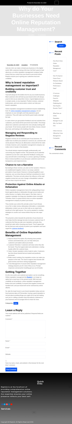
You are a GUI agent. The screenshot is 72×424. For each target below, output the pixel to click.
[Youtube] (11, 404)
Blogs (18, 38)
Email (7, 347)
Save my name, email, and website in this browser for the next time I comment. (24, 364)
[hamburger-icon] (57, 3)
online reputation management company (23, 111)
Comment (8, 319)
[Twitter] (5, 404)
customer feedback (18, 228)
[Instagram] (7, 404)
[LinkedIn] (9, 404)
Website (8, 354)
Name (7, 341)
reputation (24, 65)
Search (58, 42)
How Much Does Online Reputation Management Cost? (58, 66)
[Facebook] (2, 404)
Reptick (11, 38)
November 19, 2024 (13, 65)
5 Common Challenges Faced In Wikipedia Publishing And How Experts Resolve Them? (57, 101)
